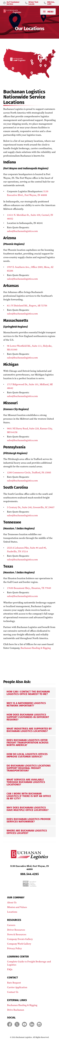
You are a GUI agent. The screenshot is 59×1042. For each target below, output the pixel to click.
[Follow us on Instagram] (39, 1024)
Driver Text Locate (33, 2)
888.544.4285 (51, 2)
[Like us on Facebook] (9, 1024)
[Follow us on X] (17, 1024)
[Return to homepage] (12, 11)
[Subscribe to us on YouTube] (24, 1024)
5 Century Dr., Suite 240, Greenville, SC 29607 (30, 507)
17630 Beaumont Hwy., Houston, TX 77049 (29, 588)
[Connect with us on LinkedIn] (31, 1024)
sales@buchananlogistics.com (22, 231)
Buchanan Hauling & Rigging (36, 648)
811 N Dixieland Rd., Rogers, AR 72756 (27, 305)
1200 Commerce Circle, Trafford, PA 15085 (29, 472)
